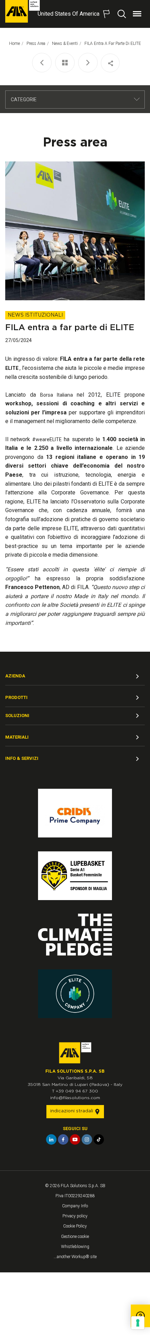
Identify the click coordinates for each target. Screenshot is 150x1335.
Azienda (15, 675)
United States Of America (68, 13)
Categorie (24, 99)
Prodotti (16, 697)
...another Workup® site (75, 1256)
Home (14, 43)
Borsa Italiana (56, 395)
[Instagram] (87, 1139)
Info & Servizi (21, 758)
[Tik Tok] (98, 1139)
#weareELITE (47, 439)
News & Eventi (65, 43)
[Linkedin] (51, 1139)
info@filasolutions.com (75, 1098)
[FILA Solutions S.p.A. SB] (22, 11)
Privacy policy (75, 1216)
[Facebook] (63, 1139)
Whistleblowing (75, 1246)
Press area (36, 43)
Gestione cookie (75, 1236)
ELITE (12, 368)
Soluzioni (17, 715)
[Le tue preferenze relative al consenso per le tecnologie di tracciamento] (137, 1322)
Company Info (75, 1205)
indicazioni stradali (72, 1111)
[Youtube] (75, 1139)
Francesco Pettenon (32, 587)
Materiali (17, 737)
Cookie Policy (75, 1226)
